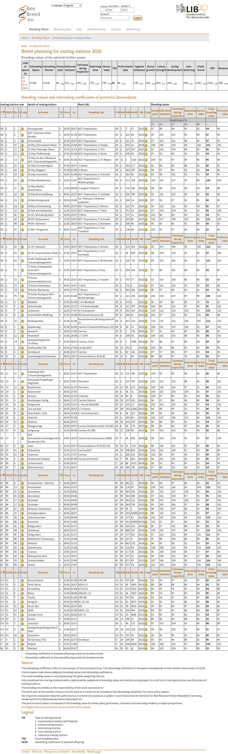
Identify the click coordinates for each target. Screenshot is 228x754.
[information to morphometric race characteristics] (22, 128)
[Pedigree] (146, 128)
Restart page (94, 751)
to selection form (40, 46)
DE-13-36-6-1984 (25, 83)
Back (24, 46)
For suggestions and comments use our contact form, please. (56, 707)
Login (137, 17)
